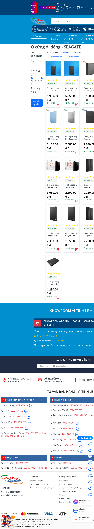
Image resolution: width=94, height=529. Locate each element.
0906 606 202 (69, 423)
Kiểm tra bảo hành (65, 481)
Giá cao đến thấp (74, 57)
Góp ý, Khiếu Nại (65, 502)
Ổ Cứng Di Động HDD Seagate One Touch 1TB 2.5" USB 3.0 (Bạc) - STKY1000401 (71, 138)
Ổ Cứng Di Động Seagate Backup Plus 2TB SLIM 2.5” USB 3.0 (53, 234)
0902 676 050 (22, 405)
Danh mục (37, 61)
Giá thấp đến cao (55, 57)
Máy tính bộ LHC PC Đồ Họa (87, 38)
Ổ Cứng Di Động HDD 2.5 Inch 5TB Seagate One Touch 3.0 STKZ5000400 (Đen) (53, 89)
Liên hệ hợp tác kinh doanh (40, 484)
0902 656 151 (68, 445)
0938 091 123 (70, 439)
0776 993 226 (19, 416)
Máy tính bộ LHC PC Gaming (70, 38)
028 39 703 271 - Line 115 (81, 405)
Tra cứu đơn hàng (65, 484)
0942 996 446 (69, 463)
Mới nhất (66, 52)
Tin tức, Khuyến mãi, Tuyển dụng (42, 488)
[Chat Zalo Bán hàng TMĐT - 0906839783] (90, 449)
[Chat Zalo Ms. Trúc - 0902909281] (90, 468)
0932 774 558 (17, 411)
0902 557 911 (22, 463)
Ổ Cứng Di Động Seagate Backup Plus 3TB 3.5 (53, 186)
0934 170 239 (20, 422)
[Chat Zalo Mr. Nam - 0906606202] (90, 462)
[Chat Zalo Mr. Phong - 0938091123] (90, 481)
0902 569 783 (33, 9)
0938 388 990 (68, 434)
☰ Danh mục (38, 36)
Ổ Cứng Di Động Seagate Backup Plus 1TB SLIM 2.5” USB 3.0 (71, 234)
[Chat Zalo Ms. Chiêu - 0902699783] (90, 493)
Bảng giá (62, 9)
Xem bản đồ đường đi (47, 336)
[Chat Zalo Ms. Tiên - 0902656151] (90, 487)
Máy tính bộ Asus (55, 38)
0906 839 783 (76, 410)
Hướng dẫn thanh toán (67, 491)
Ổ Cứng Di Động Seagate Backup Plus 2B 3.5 (71, 186)
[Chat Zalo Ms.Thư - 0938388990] (90, 474)
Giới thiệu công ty (36, 481)
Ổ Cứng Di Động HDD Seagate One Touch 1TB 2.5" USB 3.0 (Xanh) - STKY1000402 (53, 138)
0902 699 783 (70, 451)
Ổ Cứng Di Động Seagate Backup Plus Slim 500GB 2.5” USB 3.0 (53, 283)
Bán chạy (78, 52)
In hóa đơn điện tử (65, 498)
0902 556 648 (17, 427)
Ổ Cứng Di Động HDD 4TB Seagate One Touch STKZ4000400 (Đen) (71, 89)
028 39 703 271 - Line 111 (35, 468)
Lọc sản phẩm (36, 103)
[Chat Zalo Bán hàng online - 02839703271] (90, 443)
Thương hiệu (35, 90)
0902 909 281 (69, 428)
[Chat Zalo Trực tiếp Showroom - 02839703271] (90, 455)
